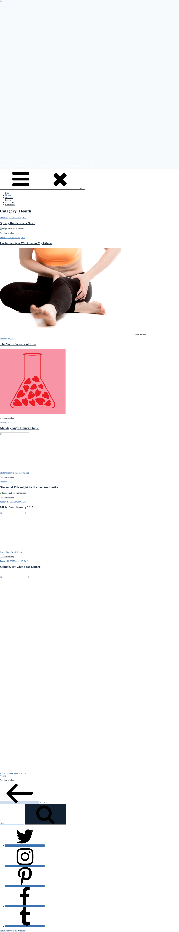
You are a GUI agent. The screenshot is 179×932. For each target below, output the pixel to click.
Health (8, 195)
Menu (82, 188)
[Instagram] (25, 866)
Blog (7, 193)
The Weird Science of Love (18, 344)
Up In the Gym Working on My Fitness (26, 243)
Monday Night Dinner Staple (19, 428)
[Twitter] (25, 845)
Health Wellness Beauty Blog (12, 161)
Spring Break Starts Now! (17, 223)
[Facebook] (25, 906)
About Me (9, 202)
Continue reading (7, 233)
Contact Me (10, 205)
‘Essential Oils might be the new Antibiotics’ (29, 487)
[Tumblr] (25, 926)
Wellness (9, 197)
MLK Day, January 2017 (16, 507)
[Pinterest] (25, 886)
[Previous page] (19, 802)
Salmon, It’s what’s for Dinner (20, 566)
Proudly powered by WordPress (13, 931)
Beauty (8, 200)
